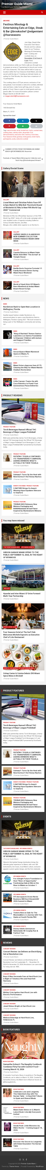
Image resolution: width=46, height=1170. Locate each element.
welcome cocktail (22, 139)
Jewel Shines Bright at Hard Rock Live (19, 1006)
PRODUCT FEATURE (9, 427)
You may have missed (13, 520)
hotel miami (36, 137)
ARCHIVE (6, 21)
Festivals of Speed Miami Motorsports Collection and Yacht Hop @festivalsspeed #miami (22, 159)
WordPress (40, 1166)
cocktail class (37, 130)
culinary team (17, 132)
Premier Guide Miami (17, 4)
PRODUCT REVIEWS (12, 395)
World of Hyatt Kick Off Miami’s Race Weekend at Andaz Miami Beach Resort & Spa (26, 286)
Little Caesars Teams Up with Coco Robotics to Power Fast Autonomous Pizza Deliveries (25, 383)
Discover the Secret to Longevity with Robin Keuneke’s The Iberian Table (27, 1144)
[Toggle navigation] (4, 12)
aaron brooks (11, 130)
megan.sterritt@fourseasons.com (17, 96)
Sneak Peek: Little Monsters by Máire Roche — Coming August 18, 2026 (27, 1128)
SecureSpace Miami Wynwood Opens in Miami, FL (26, 353)
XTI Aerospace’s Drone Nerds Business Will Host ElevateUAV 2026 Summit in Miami (26, 899)
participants (7, 139)
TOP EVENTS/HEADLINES (12, 547)
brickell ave (24, 130)
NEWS (6, 298)
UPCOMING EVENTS (27, 547)
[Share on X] (36, 121)
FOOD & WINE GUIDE (10, 627)
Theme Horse (14, 1166)
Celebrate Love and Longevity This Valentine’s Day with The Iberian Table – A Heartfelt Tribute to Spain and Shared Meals (27, 1095)
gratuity (19, 137)
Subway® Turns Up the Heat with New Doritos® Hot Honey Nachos (27, 475)
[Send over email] (23, 126)
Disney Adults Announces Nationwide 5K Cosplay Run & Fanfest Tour (25, 931)
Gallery (6, 199)
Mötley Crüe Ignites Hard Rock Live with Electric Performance (20, 993)
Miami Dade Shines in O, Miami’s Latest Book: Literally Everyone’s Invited (27, 1112)
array (18, 130)
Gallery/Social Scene (13, 168)
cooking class (7, 132)
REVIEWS (7, 942)
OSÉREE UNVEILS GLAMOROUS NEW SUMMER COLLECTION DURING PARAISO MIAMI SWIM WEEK (26, 237)
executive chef (20, 134)
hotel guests (27, 137)
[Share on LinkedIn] (23, 121)
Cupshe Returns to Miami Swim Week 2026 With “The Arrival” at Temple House (26, 254)
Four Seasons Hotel (9, 137)
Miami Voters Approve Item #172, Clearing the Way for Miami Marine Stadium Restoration (27, 367)
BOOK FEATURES (11, 1029)
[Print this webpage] (36, 126)
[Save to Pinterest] (9, 126)
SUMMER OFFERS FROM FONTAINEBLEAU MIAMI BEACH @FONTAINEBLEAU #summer (22, 150)
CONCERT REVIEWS (9, 949)
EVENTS (7, 816)
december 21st (28, 132)
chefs (31, 130)
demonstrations (8, 134)
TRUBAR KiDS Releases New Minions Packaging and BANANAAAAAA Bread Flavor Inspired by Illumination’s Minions (27, 507)
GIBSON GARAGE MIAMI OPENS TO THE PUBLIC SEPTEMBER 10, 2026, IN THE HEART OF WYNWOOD (23, 555)
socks (14, 139)
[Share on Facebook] (9, 121)
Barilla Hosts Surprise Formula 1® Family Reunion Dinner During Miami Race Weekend (27, 270)
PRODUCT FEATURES (13, 690)
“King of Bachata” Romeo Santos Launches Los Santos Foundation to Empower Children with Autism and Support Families (27, 336)
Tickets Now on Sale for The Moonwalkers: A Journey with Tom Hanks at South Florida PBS (27, 915)
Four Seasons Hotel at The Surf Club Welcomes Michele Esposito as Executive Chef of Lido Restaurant (21, 634)
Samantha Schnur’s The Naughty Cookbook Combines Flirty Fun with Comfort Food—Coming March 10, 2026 (22, 1066)
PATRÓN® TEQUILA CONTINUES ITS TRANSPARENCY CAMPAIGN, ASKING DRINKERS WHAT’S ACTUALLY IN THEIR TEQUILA (27, 459)
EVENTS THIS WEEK (19, 486)
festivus (28, 134)
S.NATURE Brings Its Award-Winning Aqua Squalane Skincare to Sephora (27, 490)
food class (34, 134)
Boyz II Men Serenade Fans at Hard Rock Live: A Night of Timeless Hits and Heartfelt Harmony (22, 978)
